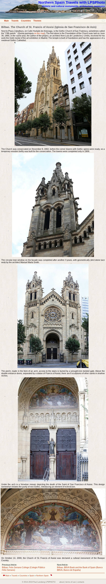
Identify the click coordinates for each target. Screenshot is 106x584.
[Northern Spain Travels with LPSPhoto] (53, 18)
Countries (26, 21)
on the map (39, 33)
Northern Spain (42, 576)
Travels (14, 21)
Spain (32, 576)
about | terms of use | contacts (71, 582)
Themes (37, 21)
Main (6, 21)
